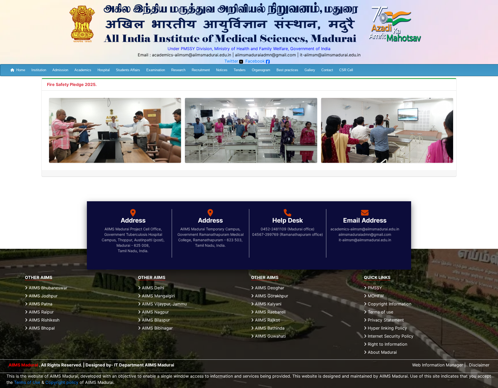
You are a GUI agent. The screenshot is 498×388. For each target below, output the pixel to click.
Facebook (255, 61)
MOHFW (375, 295)
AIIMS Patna (39, 303)
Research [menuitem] (178, 70)
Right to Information (386, 344)
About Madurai (381, 352)
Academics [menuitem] (82, 70)
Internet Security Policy (389, 336)
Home (20, 70)
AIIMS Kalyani (267, 303)
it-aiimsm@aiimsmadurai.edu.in (330, 54)
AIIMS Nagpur (155, 312)
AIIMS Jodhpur (42, 295)
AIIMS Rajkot (267, 320)
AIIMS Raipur (40, 312)
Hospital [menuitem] (104, 70)
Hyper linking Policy (386, 328)
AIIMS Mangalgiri (158, 295)
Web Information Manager (437, 364)
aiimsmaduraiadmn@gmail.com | (267, 54)
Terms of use (379, 312)
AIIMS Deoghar (269, 287)
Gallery (310, 70)
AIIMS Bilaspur (155, 320)
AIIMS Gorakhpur (271, 295)
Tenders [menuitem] (240, 70)
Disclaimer (479, 364)
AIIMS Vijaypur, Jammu (164, 303)
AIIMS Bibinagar (157, 328)
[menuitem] (17, 70)
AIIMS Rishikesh (43, 320)
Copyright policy (61, 382)
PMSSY (374, 287)
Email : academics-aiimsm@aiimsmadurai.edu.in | (186, 54)
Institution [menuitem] (38, 70)
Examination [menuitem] (155, 70)
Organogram (261, 70)
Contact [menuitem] (327, 70)
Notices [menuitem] (221, 70)
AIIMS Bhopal (41, 328)
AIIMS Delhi (152, 287)
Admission (60, 70)
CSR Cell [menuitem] (346, 70)
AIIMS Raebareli (270, 312)
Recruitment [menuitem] (201, 70)
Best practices (287, 70)
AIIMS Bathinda (269, 328)
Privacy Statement (385, 320)
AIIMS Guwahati (270, 336)
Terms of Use (27, 382)
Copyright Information (388, 303)
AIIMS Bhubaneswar (47, 287)
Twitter (231, 61)
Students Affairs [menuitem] (128, 70)
